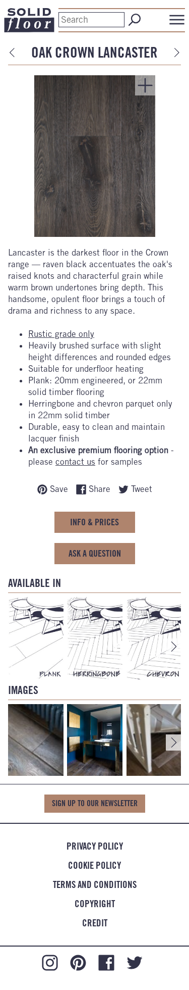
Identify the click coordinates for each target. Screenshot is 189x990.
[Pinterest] (78, 961)
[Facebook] (106, 961)
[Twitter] (135, 961)
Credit (94, 922)
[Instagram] (50, 961)
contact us (75, 462)
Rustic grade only (61, 334)
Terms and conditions (95, 884)
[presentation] (174, 646)
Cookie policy (94, 865)
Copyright (95, 903)
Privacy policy (95, 846)
